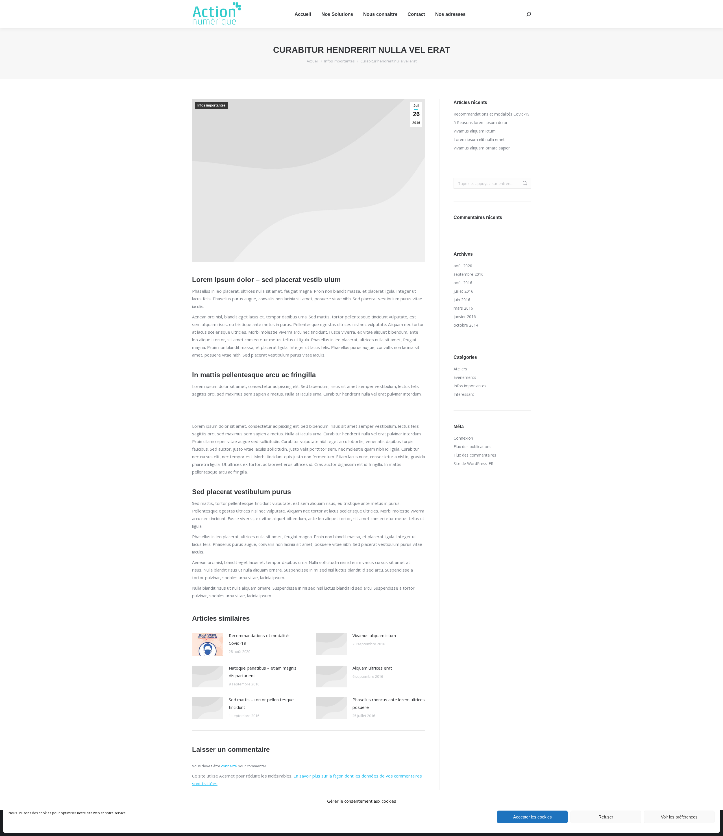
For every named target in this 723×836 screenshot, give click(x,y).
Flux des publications (472, 446)
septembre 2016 (469, 274)
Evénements (465, 377)
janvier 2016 (465, 316)
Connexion (463, 438)
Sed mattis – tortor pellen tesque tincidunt (261, 703)
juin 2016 (462, 299)
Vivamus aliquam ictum (374, 635)
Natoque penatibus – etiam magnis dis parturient (263, 671)
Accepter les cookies (532, 817)
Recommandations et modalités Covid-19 (260, 639)
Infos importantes (211, 105)
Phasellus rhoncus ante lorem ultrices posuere (388, 703)
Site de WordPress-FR (473, 463)
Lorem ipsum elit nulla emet (479, 139)
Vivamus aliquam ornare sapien (482, 148)
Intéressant (464, 394)
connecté (229, 765)
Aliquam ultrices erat (372, 668)
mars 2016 (463, 308)
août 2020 (463, 265)
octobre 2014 (466, 325)
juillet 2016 (463, 291)
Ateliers (460, 369)
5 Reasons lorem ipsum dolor (481, 122)
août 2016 (463, 282)
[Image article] (207, 644)
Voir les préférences (679, 817)
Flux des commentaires (475, 455)
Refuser (605, 817)
